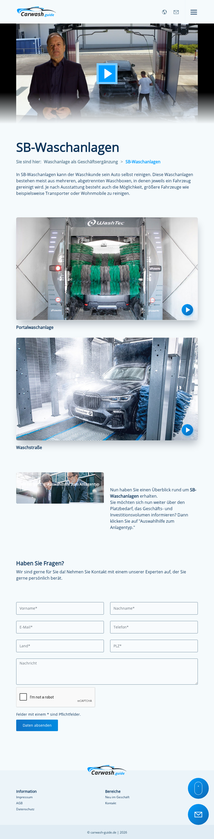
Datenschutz (25, 809)
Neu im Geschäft (117, 797)
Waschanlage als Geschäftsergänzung (81, 162)
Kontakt (110, 803)
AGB (19, 803)
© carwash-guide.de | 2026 (107, 832)
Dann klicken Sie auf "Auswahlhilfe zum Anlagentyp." (149, 521)
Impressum (24, 797)
